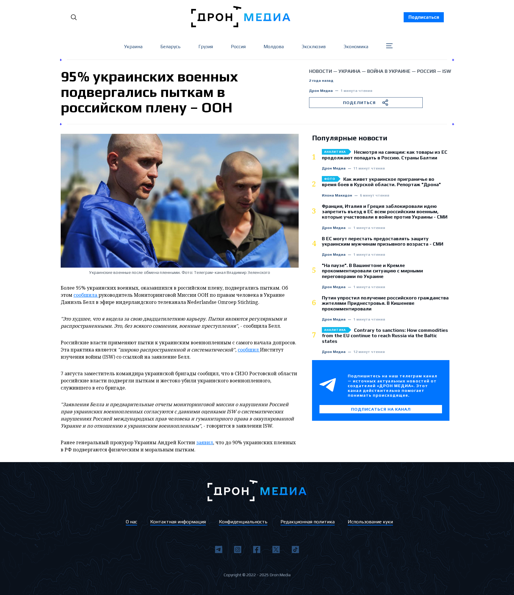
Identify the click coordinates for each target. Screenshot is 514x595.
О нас (131, 522)
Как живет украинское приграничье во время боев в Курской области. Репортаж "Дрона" (381, 182)
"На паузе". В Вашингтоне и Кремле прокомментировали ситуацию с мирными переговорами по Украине (372, 271)
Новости (320, 71)
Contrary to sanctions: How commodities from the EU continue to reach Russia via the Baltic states (385, 336)
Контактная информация (178, 522)
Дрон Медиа (321, 91)
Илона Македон (337, 195)
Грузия (205, 46)
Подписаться (423, 17)
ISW (446, 71)
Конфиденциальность (243, 522)
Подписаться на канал (381, 409)
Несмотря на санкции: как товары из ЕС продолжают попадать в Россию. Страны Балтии (384, 155)
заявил (204, 442)
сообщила (85, 295)
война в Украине (388, 71)
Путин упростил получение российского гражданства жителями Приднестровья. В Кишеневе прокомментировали (385, 303)
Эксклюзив (314, 46)
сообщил (249, 349)
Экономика (356, 46)
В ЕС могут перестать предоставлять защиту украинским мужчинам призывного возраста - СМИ (382, 241)
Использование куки (370, 522)
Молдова (274, 46)
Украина (133, 46)
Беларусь (170, 46)
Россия (238, 46)
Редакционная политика (307, 522)
